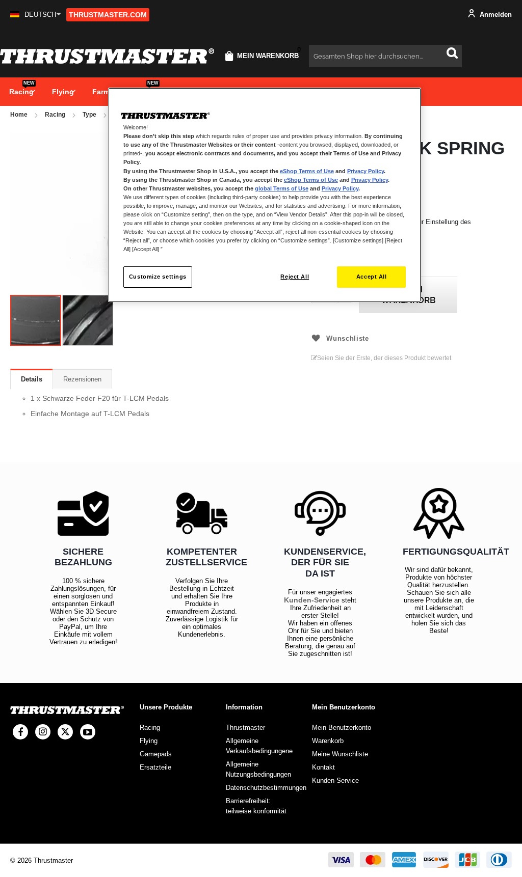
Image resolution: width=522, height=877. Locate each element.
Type (89, 114)
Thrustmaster (245, 727)
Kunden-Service (312, 600)
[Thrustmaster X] (65, 731)
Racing (55, 114)
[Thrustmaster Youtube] (87, 731)
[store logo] (107, 56)
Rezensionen (82, 379)
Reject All (294, 276)
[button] (35, 14)
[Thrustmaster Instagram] (42, 731)
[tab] (31, 379)
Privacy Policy (365, 171)
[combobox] (385, 56)
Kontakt (323, 767)
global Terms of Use (281, 188)
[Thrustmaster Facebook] (20, 731)
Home (19, 114)
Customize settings (158, 276)
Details (31, 379)
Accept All (371, 276)
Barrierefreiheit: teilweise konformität (256, 806)
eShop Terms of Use (307, 171)
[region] (264, 195)
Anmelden (495, 14)
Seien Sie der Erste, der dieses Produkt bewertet (384, 358)
